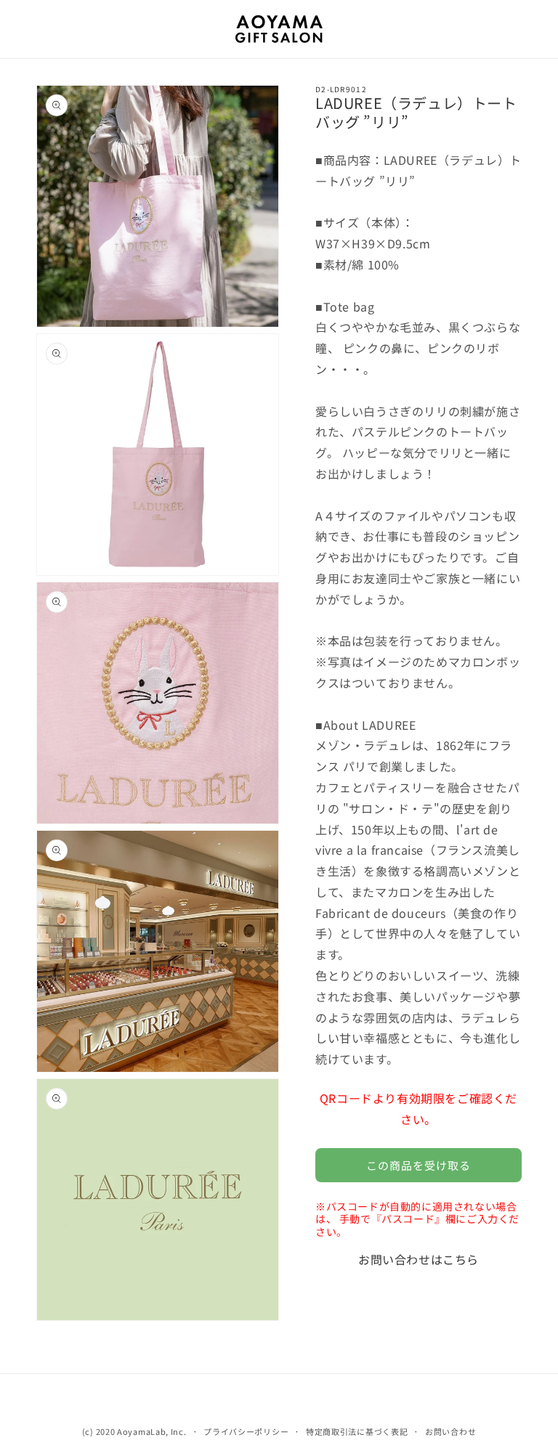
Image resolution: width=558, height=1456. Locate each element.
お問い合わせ (450, 1431)
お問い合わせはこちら (418, 1259)
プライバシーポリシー (245, 1431)
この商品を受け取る (418, 1165)
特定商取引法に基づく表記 (357, 1431)
